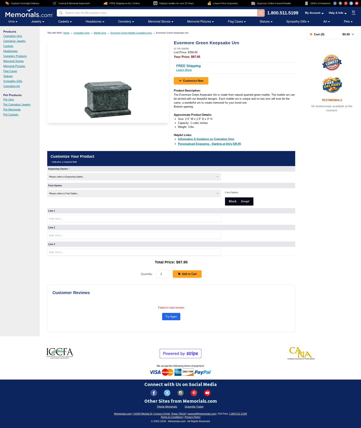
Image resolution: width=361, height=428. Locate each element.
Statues (265, 21)
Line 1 (51, 211)
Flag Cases (235, 21)
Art (325, 21)
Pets (347, 21)
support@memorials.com (202, 413)
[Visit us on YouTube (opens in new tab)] (356, 3)
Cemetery (124, 21)
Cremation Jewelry (14, 41)
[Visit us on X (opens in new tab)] (351, 3)
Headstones (94, 21)
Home (66, 33)
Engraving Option (59, 169)
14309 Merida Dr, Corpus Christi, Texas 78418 (159, 413)
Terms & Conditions (172, 417)
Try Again (171, 316)
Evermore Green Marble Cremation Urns (131, 33)
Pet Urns (8, 99)
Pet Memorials (12, 109)
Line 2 (51, 227)
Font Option (55, 185)
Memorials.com (122, 413)
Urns (11, 21)
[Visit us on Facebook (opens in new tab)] (335, 3)
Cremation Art (11, 86)
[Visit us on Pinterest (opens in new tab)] (346, 3)
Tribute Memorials (167, 406)
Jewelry (36, 21)
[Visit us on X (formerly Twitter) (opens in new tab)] (167, 393)
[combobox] (157, 13)
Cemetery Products (15, 56)
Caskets (63, 21)
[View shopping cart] (354, 12)
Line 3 (51, 244)
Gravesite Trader (194, 406)
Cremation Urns (12, 36)
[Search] (261, 13)
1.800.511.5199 (282, 13)
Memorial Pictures (199, 21)
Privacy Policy (193, 417)
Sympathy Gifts (296, 21)
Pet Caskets (10, 114)
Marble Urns (100, 33)
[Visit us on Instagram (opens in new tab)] (340, 3)
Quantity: (147, 274)
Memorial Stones (159, 21)
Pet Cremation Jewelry (17, 104)
